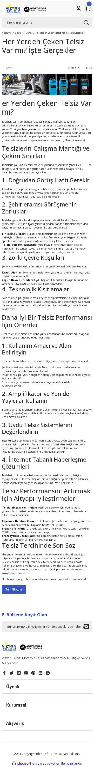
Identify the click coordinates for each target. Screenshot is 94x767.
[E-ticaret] (46, 763)
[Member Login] (78, 8)
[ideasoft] (21, 763)
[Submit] (87, 626)
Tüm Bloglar (14, 589)
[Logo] (26, 8)
